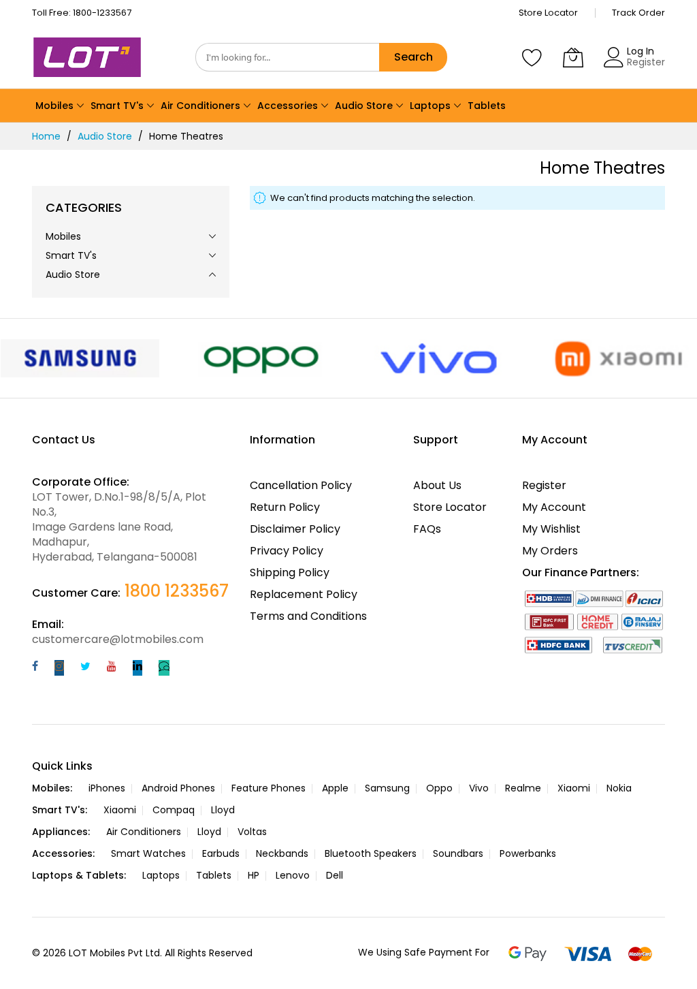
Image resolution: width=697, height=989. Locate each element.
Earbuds (221, 853)
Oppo (439, 788)
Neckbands (282, 853)
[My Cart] (573, 57)
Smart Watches (148, 853)
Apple (335, 788)
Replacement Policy (303, 594)
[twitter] (85, 668)
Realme (523, 788)
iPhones (106, 788)
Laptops (161, 875)
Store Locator (548, 12)
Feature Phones (268, 788)
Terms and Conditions (308, 616)
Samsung (387, 788)
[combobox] (287, 57)
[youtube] (111, 668)
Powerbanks (528, 853)
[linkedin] (137, 668)
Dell (334, 875)
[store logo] (90, 57)
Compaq (173, 810)
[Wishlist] (532, 57)
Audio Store (105, 136)
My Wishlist (551, 529)
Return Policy (285, 507)
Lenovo (293, 875)
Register (646, 62)
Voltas (252, 831)
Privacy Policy (286, 551)
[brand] (80, 358)
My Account (554, 507)
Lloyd (223, 810)
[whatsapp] (164, 668)
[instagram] (59, 668)
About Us (437, 485)
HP (253, 875)
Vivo (479, 788)
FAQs (427, 529)
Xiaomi (573, 788)
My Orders (550, 551)
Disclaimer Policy (295, 529)
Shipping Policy (289, 572)
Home (46, 136)
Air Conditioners (143, 831)
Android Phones (178, 788)
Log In (640, 51)
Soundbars (458, 853)
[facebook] (35, 668)
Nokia (619, 788)
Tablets (213, 875)
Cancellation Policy (301, 485)
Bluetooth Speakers (371, 853)
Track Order (638, 12)
